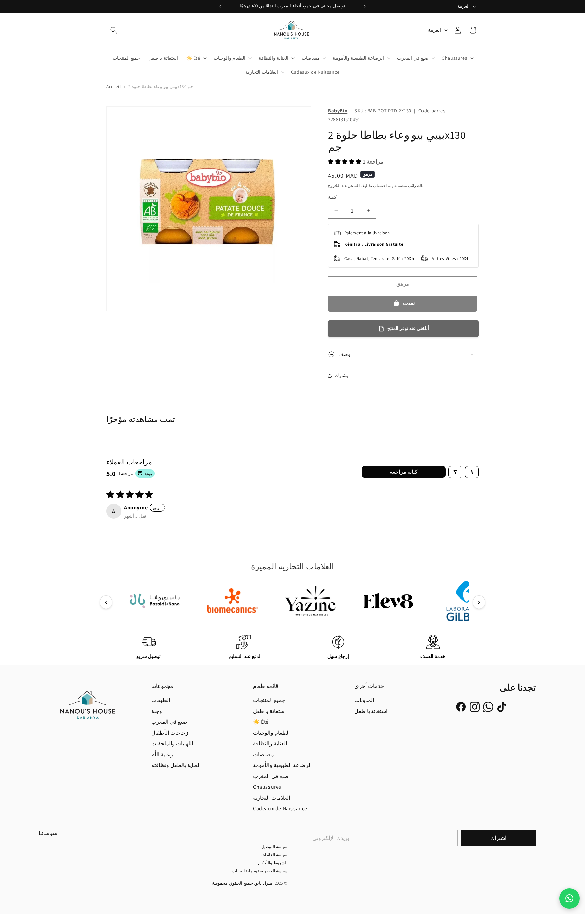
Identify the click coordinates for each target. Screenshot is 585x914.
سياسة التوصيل (274, 846)
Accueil (113, 86)
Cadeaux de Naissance (280, 808)
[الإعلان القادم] (364, 6)
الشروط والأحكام (272, 862)
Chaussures (267, 786)
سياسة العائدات (274, 854)
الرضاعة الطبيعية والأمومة (282, 765)
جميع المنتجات (269, 700)
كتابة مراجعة (404, 471)
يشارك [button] (341, 375)
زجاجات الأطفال (169, 732)
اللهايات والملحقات (172, 743)
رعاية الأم (162, 754)
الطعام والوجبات (271, 732)
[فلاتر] (455, 472)
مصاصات (263, 754)
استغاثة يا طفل (269, 711)
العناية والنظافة (270, 743)
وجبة (156, 711)
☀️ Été (261, 721)
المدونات (364, 700)
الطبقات (160, 700)
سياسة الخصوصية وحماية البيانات (259, 870)
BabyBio (337, 110)
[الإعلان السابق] (220, 6)
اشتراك (498, 838)
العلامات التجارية (271, 797)
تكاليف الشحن (360, 185)
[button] (113, 30)
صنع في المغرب (169, 721)
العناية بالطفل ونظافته (176, 765)
